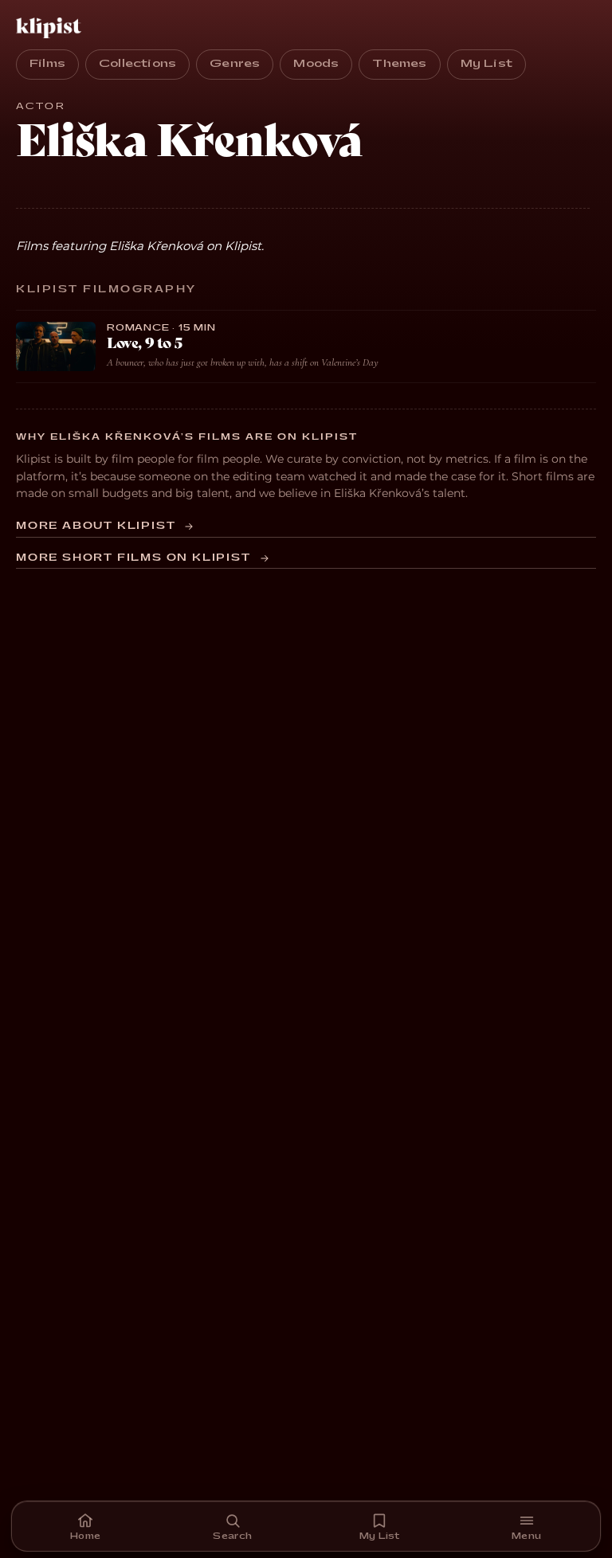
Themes (399, 63)
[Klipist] (52, 28)
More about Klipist (95, 526)
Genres (235, 63)
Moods (316, 63)
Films (47, 63)
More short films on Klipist (133, 558)
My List (486, 63)
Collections (137, 63)
